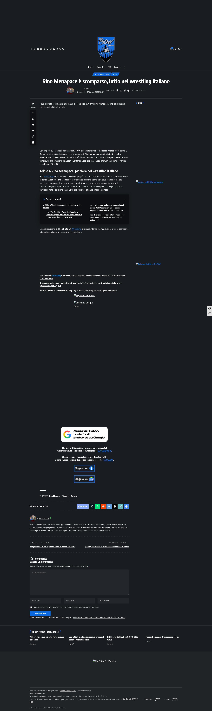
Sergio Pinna (89, 89)
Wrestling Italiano (69, 496)
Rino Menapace (55, 496)
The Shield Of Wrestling (39, 699)
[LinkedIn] (47, 49)
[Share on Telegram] (33, 130)
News (115, 74)
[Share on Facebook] (117, 91)
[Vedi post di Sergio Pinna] (70, 90)
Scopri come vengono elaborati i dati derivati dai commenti (99, 617)
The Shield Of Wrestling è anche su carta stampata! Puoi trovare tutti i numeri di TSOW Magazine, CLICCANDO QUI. (64, 214)
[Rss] (62, 49)
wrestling (48, 176)
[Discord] (53, 49)
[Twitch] (50, 49)
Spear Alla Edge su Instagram (104, 290)
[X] (34, 49)
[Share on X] (121, 91)
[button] (174, 49)
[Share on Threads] (114, 506)
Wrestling (76, 229)
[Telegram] (56, 49)
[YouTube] (38, 49)
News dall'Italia (102, 74)
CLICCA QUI (56, 286)
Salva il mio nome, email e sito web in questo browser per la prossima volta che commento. (66, 607)
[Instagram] (44, 49)
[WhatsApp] (59, 49)
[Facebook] (32, 49)
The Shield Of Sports (68, 691)
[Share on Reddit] (33, 125)
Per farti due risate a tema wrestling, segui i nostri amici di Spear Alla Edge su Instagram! (107, 217)
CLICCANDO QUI (46, 278)
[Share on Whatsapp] (33, 119)
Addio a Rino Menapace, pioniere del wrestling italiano (62, 206)
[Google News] (41, 49)
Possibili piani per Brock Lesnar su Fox (162, 637)
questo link (76, 186)
